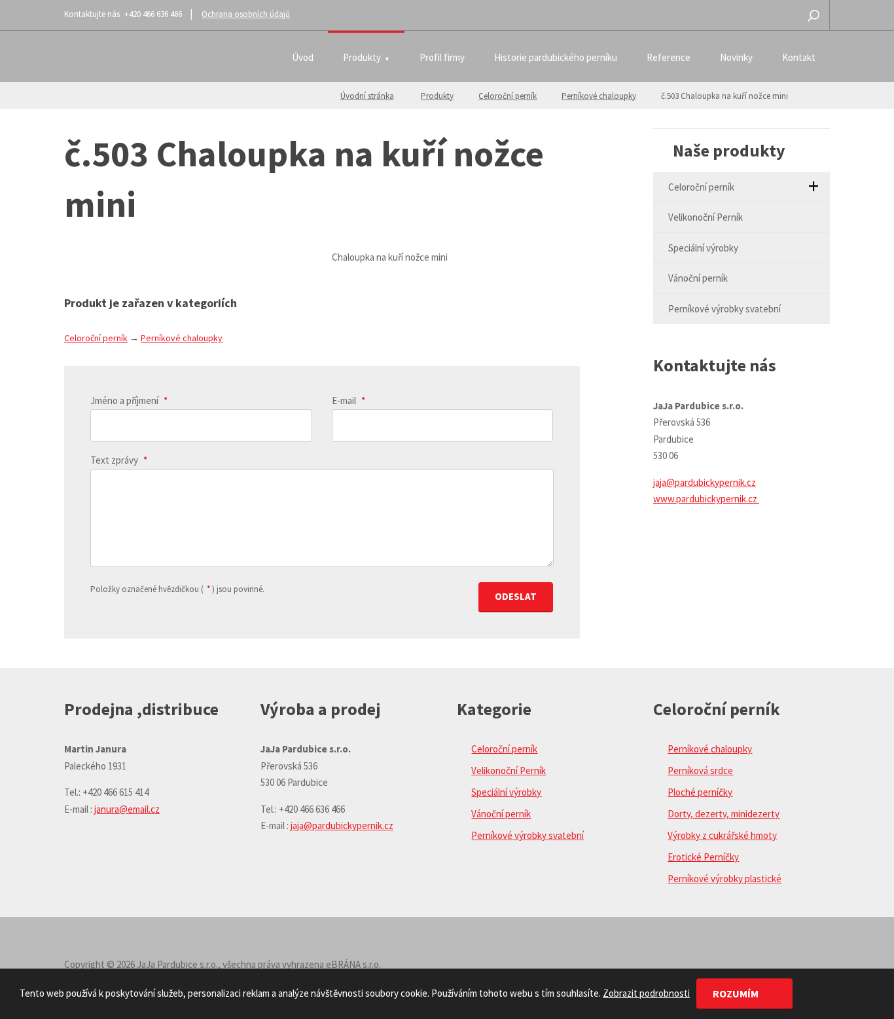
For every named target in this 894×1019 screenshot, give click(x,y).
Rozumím (736, 993)
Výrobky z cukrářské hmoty (722, 835)
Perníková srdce (700, 770)
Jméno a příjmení (129, 400)
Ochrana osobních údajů (246, 14)
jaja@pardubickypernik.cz (704, 482)
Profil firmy (442, 57)
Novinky (736, 57)
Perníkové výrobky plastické (724, 878)
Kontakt (798, 57)
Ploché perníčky (700, 792)
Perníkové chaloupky (599, 96)
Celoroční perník (507, 96)
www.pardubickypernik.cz (706, 498)
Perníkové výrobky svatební (724, 309)
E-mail (348, 400)
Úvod (302, 57)
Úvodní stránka (367, 96)
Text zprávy (118, 460)
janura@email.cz (127, 809)
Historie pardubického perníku (555, 57)
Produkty (362, 57)
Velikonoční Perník (705, 217)
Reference (668, 57)
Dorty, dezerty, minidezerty (723, 813)
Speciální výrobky (703, 248)
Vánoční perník (698, 278)
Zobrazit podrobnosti (646, 993)
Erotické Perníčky (703, 857)
